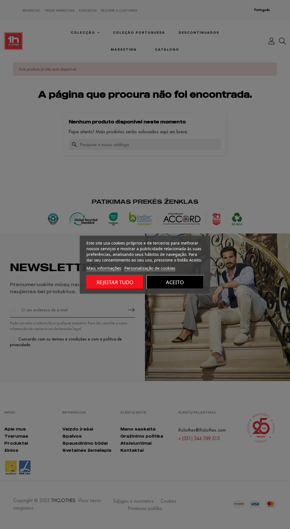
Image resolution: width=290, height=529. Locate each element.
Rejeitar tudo (115, 282)
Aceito (175, 282)
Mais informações (103, 268)
